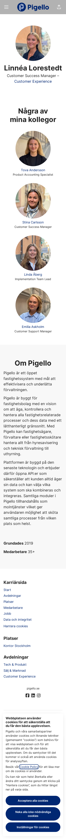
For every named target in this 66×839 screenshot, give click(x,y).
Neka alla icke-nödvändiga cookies (33, 814)
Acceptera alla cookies (33, 800)
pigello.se (33, 688)
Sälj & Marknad (15, 670)
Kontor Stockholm (17, 646)
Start (7, 590)
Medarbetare (13, 608)
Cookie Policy (29, 767)
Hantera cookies (16, 626)
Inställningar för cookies (33, 827)
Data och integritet (18, 619)
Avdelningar (12, 596)
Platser (9, 602)
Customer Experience (33, 81)
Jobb (7, 613)
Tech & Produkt (15, 664)
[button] (59, 7)
